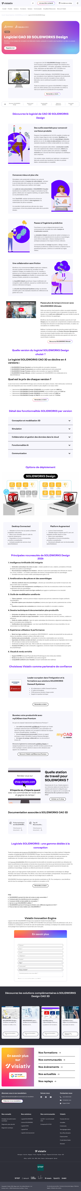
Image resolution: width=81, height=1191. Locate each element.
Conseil (4, 8)
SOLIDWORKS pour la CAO (21, 15)
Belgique (30, 1154)
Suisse (59, 1154)
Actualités (62, 1122)
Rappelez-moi (10, 48)
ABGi (36, 1158)
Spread (55, 1158)
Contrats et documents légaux (67, 1186)
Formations (23, 8)
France (34, 1154)
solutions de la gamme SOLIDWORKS (25, 852)
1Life (33, 1158)
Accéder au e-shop (66, 3)
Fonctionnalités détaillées (44, 104)
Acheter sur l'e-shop (57, 799)
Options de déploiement (58, 104)
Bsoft (39, 1158)
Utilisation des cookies (56, 1188)
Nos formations (48, 1052)
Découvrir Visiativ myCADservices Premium (33, 754)
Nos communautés (50, 1060)
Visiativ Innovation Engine (16, 922)
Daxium (43, 1158)
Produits (10, 8)
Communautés (38, 8)
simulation (58, 66)
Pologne (44, 1154)
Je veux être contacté (46, 3)
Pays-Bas (39, 1154)
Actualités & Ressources (49, 8)
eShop (25, 1158)
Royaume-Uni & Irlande (52, 1154)
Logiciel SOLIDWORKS (27, 1119)
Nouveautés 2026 (71, 104)
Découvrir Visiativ (61, 8)
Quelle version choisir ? (30, 104)
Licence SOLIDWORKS (27, 1122)
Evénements (63, 1126)
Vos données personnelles (53, 1186)
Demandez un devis (52, 94)
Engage (7, 31)
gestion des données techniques (53, 70)
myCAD (29, 1158)
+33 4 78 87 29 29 (66, 1097)
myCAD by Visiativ (41, 744)
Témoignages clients (65, 1129)
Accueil (3, 15)
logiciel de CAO (20, 854)
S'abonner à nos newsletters (12, 1101)
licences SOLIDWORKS (17, 862)
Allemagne (19, 1154)
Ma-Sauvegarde (49, 1158)
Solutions (16, 8)
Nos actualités (47, 1074)
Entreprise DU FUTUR (45, 1124)
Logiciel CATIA (25, 1126)
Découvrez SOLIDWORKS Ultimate (60, 341)
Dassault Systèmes (10, 15)
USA (63, 1154)
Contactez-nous (67, 1100)
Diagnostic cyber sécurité (8, 1124)
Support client (66, 1103)
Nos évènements (49, 1067)
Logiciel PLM (24, 1129)
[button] (18, 1075)
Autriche (25, 1154)
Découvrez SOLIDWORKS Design (14, 104)
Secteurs (30, 8)
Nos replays (45, 1081)
